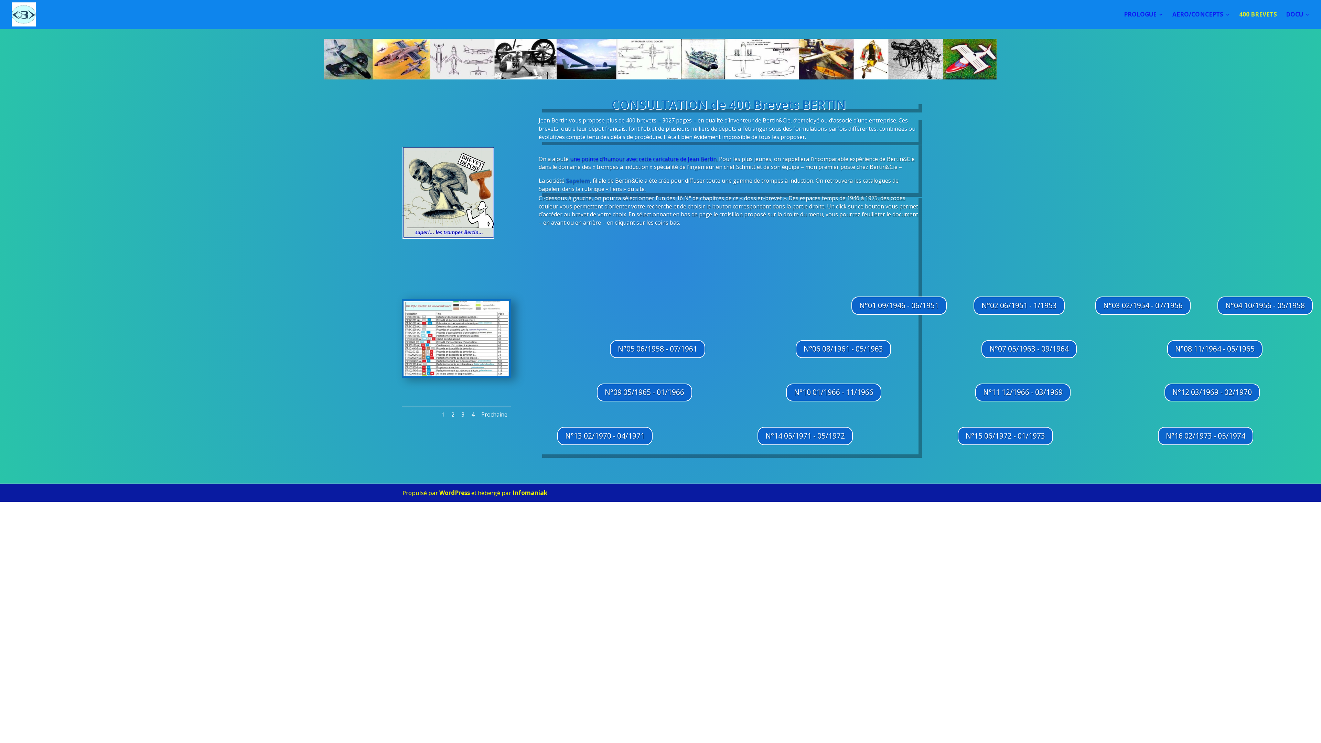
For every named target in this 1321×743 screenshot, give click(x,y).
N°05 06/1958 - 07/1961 (657, 349)
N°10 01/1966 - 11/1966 (833, 392)
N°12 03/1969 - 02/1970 (1212, 392)
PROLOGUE (1140, 15)
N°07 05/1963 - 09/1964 (1029, 349)
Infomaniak (530, 493)
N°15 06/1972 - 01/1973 (1005, 436)
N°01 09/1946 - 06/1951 (899, 305)
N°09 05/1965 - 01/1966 (644, 392)
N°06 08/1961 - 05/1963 (843, 349)
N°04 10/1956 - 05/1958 (1265, 305)
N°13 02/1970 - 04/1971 (605, 436)
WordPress (454, 493)
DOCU (1294, 15)
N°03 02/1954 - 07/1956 (1143, 305)
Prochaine (494, 414)
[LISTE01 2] (456, 374)
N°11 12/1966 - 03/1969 (1023, 392)
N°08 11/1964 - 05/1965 (1215, 349)
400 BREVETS (1258, 15)
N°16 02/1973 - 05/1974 (1205, 436)
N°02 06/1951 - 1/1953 (1019, 305)
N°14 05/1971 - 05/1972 (805, 436)
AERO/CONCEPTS (1197, 15)
